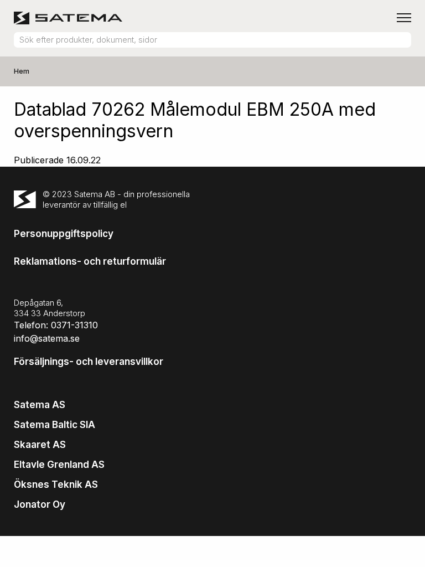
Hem (21, 70)
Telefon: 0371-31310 (56, 325)
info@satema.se (47, 338)
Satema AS (39, 404)
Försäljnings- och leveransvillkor (88, 361)
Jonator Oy (39, 504)
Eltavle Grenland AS (59, 464)
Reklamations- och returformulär (90, 261)
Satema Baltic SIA (54, 424)
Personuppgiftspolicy (63, 233)
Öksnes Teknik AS (56, 484)
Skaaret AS (40, 444)
